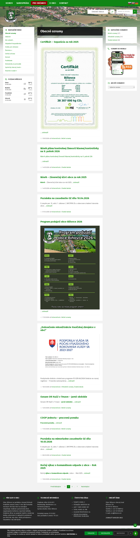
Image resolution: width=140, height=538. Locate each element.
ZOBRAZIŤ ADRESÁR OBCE (114, 518)
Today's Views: (79, 502)
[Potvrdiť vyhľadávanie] (135, 12)
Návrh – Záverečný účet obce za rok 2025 (63, 177)
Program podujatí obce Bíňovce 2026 (61, 221)
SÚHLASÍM (91, 533)
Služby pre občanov (11, 47)
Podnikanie (8, 60)
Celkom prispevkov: (81, 512)
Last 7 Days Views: (80, 507)
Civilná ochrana (10, 54)
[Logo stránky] (10, 23)
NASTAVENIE (121, 533)
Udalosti (7, 37)
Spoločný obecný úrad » (13, 67)
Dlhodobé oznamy (67, 387)
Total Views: (78, 509)
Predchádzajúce (56, 486)
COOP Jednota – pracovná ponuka (59, 417)
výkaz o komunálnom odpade (56, 473)
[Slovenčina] (129, 3)
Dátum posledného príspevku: (80, 515)
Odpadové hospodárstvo (13, 43)
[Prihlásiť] (112, 12)
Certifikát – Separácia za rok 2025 (59, 41)
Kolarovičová (56, 138)
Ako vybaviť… (9, 40)
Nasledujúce (85, 486)
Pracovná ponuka (47, 423)
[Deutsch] (136, 3)
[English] (133, 3)
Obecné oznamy (10, 33)
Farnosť (7, 57)
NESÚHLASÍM (105, 533)
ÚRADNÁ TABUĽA (98, 12)
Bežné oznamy (66, 138)
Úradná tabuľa (66, 167)
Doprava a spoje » (11, 71)
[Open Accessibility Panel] (135, 533)
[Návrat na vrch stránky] (135, 525)
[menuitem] (9, 3)
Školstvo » (8, 50)
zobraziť (45, 132)
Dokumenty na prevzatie (13, 64)
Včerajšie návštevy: (81, 505)
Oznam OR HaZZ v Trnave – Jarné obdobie (63, 396)
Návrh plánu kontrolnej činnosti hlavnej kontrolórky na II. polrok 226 (66, 156)
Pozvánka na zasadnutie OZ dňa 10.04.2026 (64, 198)
